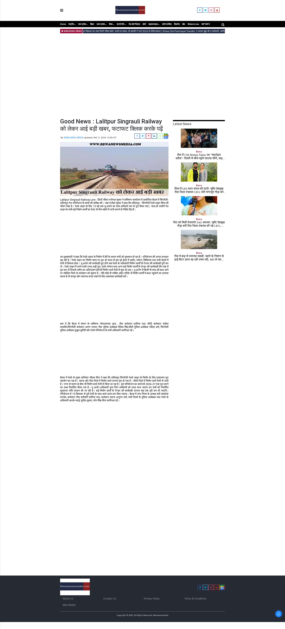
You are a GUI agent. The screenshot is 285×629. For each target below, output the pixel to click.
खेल (183, 24)
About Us (68, 598)
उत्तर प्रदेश (101, 24)
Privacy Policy (152, 598)
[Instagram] (211, 10)
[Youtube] (217, 10)
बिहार (92, 24)
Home (63, 24)
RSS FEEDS (69, 605)
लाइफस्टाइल (153, 24)
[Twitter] (205, 10)
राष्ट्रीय (71, 24)
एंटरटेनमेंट (120, 24)
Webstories (193, 24)
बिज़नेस (177, 24)
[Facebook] (200, 10)
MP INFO (206, 24)
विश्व (111, 24)
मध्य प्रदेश (82, 24)
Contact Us (109, 598)
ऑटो (144, 24)
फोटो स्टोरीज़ (167, 24)
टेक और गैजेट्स (134, 24)
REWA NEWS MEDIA (73, 137)
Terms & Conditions (195, 598)
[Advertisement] (142, 55)
